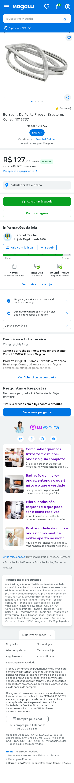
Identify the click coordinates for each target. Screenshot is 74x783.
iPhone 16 (41, 584)
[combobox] (37, 18)
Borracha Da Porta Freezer (42, 557)
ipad (41, 615)
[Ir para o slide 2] (35, 101)
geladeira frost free (17, 618)
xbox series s (42, 603)
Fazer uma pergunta (37, 412)
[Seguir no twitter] (20, 439)
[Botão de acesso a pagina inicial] (26, 6)
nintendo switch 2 (31, 606)
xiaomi (56, 603)
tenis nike (45, 612)
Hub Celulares (28, 587)
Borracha (65, 557)
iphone (60, 593)
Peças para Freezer (19, 759)
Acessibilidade (45, 656)
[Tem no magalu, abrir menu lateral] (6, 6)
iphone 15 (13, 590)
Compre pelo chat (30, 719)
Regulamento (14, 656)
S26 (51, 584)
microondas (43, 596)
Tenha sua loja (45, 650)
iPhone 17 (27, 584)
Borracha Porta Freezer (18, 562)
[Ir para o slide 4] (42, 101)
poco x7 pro (38, 593)
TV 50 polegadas (36, 621)
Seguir (49, 247)
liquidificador (29, 615)
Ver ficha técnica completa (37, 377)
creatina (10, 596)
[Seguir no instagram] (42, 439)
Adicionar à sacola (40, 201)
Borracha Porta (44, 562)
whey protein (26, 596)
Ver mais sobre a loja (37, 284)
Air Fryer (46, 590)
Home (9, 751)
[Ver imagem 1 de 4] (37, 65)
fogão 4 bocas (40, 618)
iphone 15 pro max (40, 599)
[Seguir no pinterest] (53, 439)
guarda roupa (55, 615)
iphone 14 (26, 590)
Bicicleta (49, 609)
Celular (48, 606)
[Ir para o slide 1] (31, 101)
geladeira (23, 593)
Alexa (20, 621)
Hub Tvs (63, 587)
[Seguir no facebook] (31, 439)
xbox (50, 593)
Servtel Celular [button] (45, 139)
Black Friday (12, 584)
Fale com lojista (21, 247)
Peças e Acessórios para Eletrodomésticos (33, 755)
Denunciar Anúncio (16, 326)
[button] (65, 19)
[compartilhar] (67, 97)
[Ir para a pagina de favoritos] (47, 6)
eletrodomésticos (27, 751)
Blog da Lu (12, 644)
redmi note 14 (29, 612)
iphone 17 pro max (16, 599)
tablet (38, 609)
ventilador (11, 606)
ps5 (37, 590)
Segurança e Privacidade (20, 662)
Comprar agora (37, 213)
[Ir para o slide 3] (38, 101)
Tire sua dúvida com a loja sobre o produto (32, 404)
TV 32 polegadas (59, 621)
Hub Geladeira (47, 587)
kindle (56, 596)
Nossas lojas (44, 644)
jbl (17, 612)
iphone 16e (25, 603)
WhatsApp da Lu (16, 650)
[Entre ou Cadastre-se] (68, 6)
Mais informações (34, 634)
